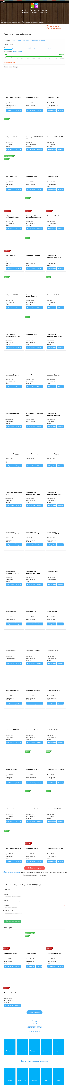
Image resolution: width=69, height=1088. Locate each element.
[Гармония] (10, 1073)
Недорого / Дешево (17, 51)
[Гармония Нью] (22, 1073)
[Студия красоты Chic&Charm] (34, 1044)
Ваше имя (7, 889)
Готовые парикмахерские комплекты (34, 1061)
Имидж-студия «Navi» (10, 1051)
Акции (14, 40)
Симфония (34, 1080)
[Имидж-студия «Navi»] (10, 1044)
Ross (46, 1080)
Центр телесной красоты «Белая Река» (22, 1051)
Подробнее (10, 110)
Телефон (6, 905)
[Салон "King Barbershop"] (46, 1044)
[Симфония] (34, 1073)
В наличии (19, 40)
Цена (24, 40)
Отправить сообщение (13, 921)
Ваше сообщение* (8, 910)
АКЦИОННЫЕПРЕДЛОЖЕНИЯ (55, 27)
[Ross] (46, 1073)
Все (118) (49, 48)
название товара (34, 40)
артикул (28, 40)
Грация (58, 1080)
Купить (19, 110)
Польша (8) (27, 48)
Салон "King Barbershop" (46, 1051)
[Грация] (58, 1073)
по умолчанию (42, 40)
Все (11, 44)
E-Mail (6, 900)
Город (6, 894)
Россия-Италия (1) (41, 48)
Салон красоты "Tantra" (58, 1051)
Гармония (9, 1080)
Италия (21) (20, 48)
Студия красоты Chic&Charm (34, 1051)
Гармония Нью (22, 1080)
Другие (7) (14, 48)
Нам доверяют (34, 1031)
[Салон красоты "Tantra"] (58, 1044)
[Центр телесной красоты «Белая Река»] (22, 1044)
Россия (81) (33, 48)
